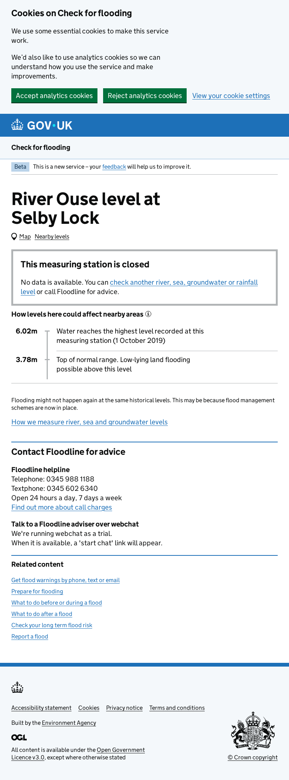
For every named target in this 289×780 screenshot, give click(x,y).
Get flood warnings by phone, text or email (65, 580)
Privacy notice (124, 707)
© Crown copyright (253, 757)
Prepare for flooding (37, 591)
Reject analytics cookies (145, 95)
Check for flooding (40, 147)
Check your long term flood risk (51, 625)
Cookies (88, 707)
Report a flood (29, 636)
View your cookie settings (231, 95)
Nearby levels (52, 236)
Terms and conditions (177, 707)
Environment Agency (69, 722)
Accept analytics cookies (54, 95)
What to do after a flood (41, 613)
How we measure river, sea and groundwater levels (89, 422)
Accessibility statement (41, 707)
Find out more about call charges (61, 507)
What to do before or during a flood (56, 602)
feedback (114, 166)
